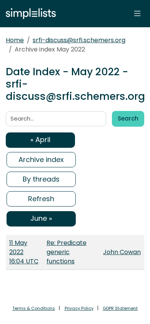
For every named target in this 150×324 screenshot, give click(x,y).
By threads (41, 179)
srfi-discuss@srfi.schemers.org (79, 40)
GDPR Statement (120, 308)
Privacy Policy (79, 308)
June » (41, 218)
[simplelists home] (29, 13)
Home (15, 40)
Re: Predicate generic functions (67, 252)
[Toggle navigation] (137, 13)
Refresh (41, 198)
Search (128, 118)
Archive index (41, 159)
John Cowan (122, 252)
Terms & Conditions (33, 308)
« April (40, 139)
